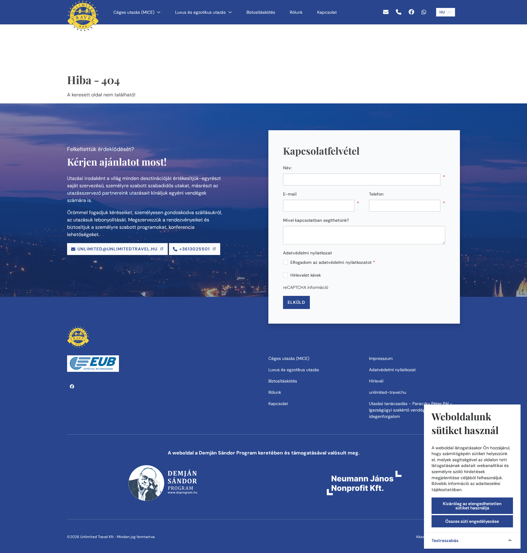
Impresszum (381, 358)
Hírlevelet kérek (305, 275)
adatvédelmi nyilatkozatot (345, 262)
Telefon (376, 194)
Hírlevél (376, 381)
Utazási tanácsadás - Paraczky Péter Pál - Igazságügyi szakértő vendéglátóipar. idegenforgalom (410, 410)
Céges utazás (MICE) (288, 358)
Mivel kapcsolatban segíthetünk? (316, 220)
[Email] (386, 12)
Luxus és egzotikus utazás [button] (201, 12)
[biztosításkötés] (93, 363)
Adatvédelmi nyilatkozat (307, 253)
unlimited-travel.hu (388, 392)
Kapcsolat (327, 12)
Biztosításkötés (260, 12)
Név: (287, 168)
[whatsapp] (424, 12)
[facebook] (411, 12)
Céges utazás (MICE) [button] (134, 12)
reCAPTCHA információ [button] (305, 287)
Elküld (296, 302)
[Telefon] (398, 12)
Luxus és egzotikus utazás (293, 369)
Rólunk (296, 12)
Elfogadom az (332, 262)
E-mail (289, 194)
